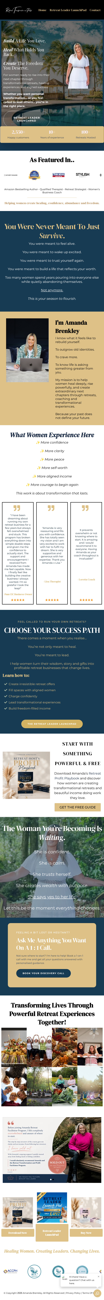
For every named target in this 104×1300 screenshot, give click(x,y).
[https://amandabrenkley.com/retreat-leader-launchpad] (52, 1207)
